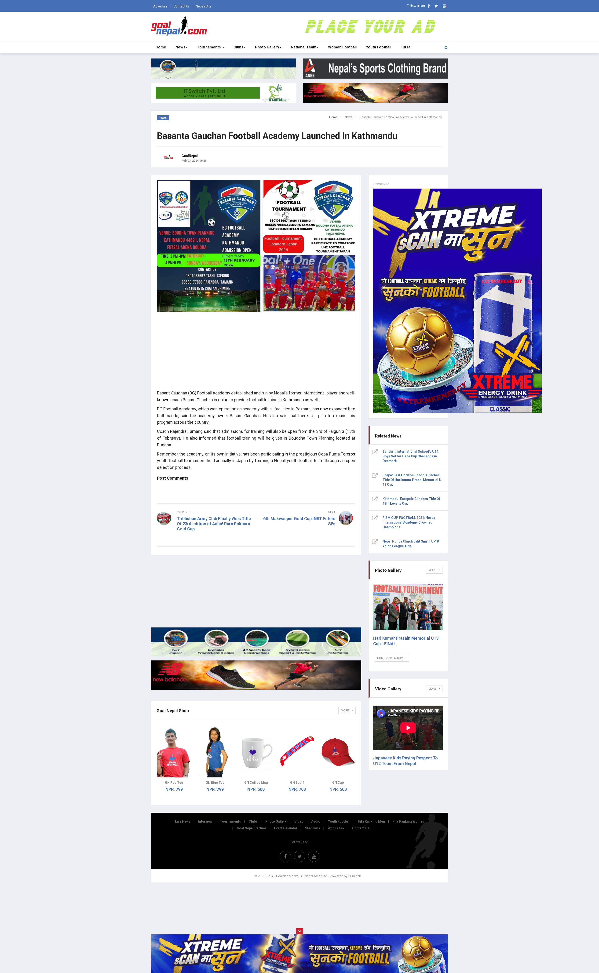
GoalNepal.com (180, 26)
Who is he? (336, 828)
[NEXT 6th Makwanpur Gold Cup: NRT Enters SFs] (308, 532)
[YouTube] (444, 6)
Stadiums (312, 828)
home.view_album (390, 658)
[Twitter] (436, 6)
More (345, 710)
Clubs (238, 47)
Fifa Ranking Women (408, 821)
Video (298, 821)
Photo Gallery (267, 47)
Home (161, 47)
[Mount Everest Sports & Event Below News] (256, 655)
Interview (205, 821)
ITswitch (355, 876)
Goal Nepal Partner (251, 828)
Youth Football (378, 47)
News (180, 47)
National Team (303, 47)
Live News (182, 821)
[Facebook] (429, 6)
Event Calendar (285, 828)
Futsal (406, 47)
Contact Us (182, 6)
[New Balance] (256, 688)
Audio (315, 821)
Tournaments (209, 47)
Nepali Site (204, 6)
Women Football (342, 47)
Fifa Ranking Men (371, 821)
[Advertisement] (256, 353)
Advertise (160, 6)
